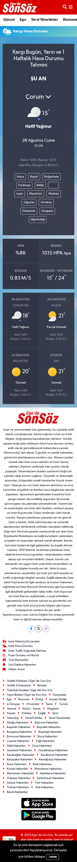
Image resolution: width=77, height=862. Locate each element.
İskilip (40, 185)
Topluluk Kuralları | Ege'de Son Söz (30, 690)
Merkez (53, 193)
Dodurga (24, 185)
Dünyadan (60, 694)
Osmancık (28, 210)
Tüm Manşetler (18, 659)
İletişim (42, 685)
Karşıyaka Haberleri (19, 759)
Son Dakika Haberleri (22, 664)
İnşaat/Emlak (58, 699)
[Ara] (65, 7)
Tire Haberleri (44, 782)
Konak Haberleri (17, 768)
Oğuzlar (29, 202)
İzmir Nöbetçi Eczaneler (24, 641)
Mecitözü (35, 193)
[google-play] (38, 816)
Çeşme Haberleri (18, 741)
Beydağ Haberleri (50, 731)
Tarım (49, 704)
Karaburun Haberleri (54, 754)
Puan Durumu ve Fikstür (23, 655)
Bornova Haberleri (19, 736)
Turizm (63, 704)
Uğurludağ (38, 219)
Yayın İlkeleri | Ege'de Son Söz (27, 694)
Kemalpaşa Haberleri (53, 759)
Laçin (19, 193)
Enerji (39, 699)
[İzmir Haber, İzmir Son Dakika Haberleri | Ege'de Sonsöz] (20, 7)
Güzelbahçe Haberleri (53, 750)
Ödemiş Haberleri (18, 778)
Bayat (34, 176)
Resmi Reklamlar (17, 792)
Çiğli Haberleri (45, 741)
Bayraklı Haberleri (48, 727)
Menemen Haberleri (20, 773)
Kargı (53, 185)
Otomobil (32, 704)
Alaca (20, 176)
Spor (55, 713)
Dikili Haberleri (16, 745)
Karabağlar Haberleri (20, 754)
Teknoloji (13, 718)
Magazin (53, 708)
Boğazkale (51, 176)
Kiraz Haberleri (16, 764)
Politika (26, 713)
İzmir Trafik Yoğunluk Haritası (27, 650)
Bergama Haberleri (19, 731)
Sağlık (42, 713)
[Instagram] (46, 628)
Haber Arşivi (16, 669)
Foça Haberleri (42, 745)
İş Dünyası (13, 704)
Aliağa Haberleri (17, 722)
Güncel (9, 20)
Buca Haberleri (47, 736)
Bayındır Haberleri (19, 727)
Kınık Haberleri (42, 764)
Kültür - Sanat (32, 708)
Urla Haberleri (44, 787)
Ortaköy (46, 202)
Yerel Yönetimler (44, 20)
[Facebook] (31, 628)
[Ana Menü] (71, 7)
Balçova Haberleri (46, 722)
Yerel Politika (33, 718)
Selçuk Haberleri (18, 782)
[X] (38, 628)
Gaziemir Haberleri (19, 750)
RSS (11, 839)
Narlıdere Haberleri (53, 773)
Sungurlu (47, 210)
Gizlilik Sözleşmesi (19, 685)
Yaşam (11, 713)
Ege (23, 20)
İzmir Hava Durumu (20, 646)
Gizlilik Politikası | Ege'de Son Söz (29, 680)
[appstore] (38, 804)
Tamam (53, 857)
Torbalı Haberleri (18, 787)
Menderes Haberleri (48, 768)
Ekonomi (23, 699)
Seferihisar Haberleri (50, 778)
